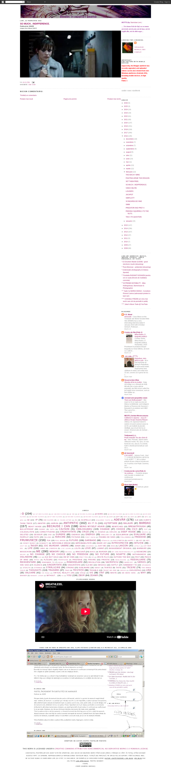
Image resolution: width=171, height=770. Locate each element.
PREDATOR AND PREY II (135, 208)
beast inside (35, 527)
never (23, 554)
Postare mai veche (114, 99)
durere (60, 534)
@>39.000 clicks (72, 516)
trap (67, 570)
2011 (126, 238)
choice (120, 529)
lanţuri (123, 546)
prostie (106, 560)
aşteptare (110, 523)
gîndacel (106, 540)
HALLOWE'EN (118, 540)
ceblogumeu (84, 529)
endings (76, 535)
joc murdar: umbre (56, 546)
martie (128, 169)
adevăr (119, 519)
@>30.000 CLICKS (115, 514)
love (88, 548)
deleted (24, 535)
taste (119, 568)
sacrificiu (112, 562)
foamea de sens (107, 537)
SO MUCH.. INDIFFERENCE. (35, 23)
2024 (126, 109)
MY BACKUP (129, 453)
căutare (64, 529)
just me (102, 546)
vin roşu (46, 573)
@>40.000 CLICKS (90, 516)
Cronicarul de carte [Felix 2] (134, 471)
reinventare (28, 562)
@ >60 (72, 514)
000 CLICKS (48, 520)
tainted (108, 568)
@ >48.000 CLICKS (58, 514)
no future (102, 554)
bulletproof (27, 529)
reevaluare (138, 560)
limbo (42, 548)
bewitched (117, 527)
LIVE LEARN (66, 548)
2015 (126, 225)
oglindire (26, 557)
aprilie (128, 165)
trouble (94, 570)
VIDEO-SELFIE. (131, 188)
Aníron (54, 523)
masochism (25, 552)
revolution (94, 562)
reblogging (120, 560)
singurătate (74, 565)
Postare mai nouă (26, 99)
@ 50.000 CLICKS (85, 514)
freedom (140, 537)
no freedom (80, 554)
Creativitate (68, 532)
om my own (68, 557)
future (73, 540)
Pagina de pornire (70, 99)
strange (38, 567)
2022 (126, 116)
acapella (86, 520)
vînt (101, 573)
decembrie (130, 139)
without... (52, 575)
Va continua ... (129, 473)
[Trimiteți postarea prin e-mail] (33, 82)
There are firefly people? (133, 400)
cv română (100, 532)
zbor (81, 575)
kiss (113, 546)
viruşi (83, 573)
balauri (128, 523)
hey (140, 540)
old (40, 557)
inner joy (102, 543)
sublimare (84, 568)
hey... (148, 540)
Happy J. (131, 540)
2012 (126, 235)
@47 (118, 516)
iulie (127, 155)
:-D (22, 513)
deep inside (128, 532)
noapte (120, 554)
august (128, 152)
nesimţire (142, 552)
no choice (58, 554)
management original (120, 548)
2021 (126, 120)
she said (32, 84)
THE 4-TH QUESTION (134, 217)
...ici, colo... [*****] (130, 356)
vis (91, 573)
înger (34, 546)
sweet (97, 567)
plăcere (48, 560)
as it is (92, 523)
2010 (126, 242)
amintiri (42, 523)
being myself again (92, 526)
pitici (36, 560)
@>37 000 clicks (54, 516)
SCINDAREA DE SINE (134, 201)
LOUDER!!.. (130, 191)
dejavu (145, 532)
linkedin (53, 548)
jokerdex (90, 546)
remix (60, 562)
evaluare (140, 534)
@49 (132, 516)
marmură (142, 548)
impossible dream (61, 543)
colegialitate (27, 532)
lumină (100, 548)
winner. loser (36, 575)
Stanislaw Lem (135, 22)
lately (137, 546)
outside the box (122, 557)
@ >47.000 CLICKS (40, 514)
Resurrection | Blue (131, 380)
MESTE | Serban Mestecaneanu (136, 416)
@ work (99, 514)
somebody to (130, 565)
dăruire (113, 532)
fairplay (24, 537)
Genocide (128, 317)
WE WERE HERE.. (129, 573)
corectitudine (47, 532)
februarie (129, 172)
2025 (126, 106)
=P (36, 520)
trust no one (109, 570)
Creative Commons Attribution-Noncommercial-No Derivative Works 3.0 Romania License (101, 749)
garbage (90, 540)
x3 (62, 575)
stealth (26, 567)
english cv (106, 534)
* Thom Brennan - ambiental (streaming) (136, 267)
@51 (146, 516)
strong (70, 568)
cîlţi (134, 529)
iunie (128, 159)
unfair (123, 570)
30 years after (64, 520)
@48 (125, 516)
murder (103, 552)
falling (47, 537)
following (126, 537)
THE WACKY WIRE (133, 175)
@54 (22, 520)
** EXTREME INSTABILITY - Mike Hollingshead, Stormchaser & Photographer (134, 285)
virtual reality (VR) (64, 573)
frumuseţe (29, 540)
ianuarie (129, 221)
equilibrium (122, 535)
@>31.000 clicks (132, 514)
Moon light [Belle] (130, 485)
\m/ (28, 520)
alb (136, 520)
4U (76, 520)
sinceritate (54, 565)
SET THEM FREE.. (132, 181)
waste (113, 573)
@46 (111, 516)
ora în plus (103, 557)
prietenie (77, 560)
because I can (58, 526)
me (38, 551)
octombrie (130, 145)
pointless (63, 560)
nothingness (139, 554)
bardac (145, 522)
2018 (126, 129)
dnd (50, 534)
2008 (126, 248)
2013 (126, 232)
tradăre (53, 570)
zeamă (94, 575)
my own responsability (122, 552)
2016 (126, 136)
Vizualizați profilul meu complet (140, 49)
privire (92, 560)
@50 (139, 516)
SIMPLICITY (130, 198)
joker (78, 546)
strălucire (53, 567)
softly (114, 565)
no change (37, 554)
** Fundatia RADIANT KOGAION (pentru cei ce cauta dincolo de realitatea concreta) (136, 277)
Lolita (77, 548)
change (105, 529)
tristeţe (78, 570)
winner (23, 575)
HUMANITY (43, 543)
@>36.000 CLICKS (36, 516)
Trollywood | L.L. (130, 435)
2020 (126, 123)
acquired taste (103, 520)
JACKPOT (129, 195)
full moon (60, 540)
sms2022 (102, 565)
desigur (38, 535)
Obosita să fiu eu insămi (133, 382)
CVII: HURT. (128, 455)
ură (148, 570)
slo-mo (89, 565)
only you (83, 557)
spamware (146, 565)
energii (90, 534)
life (30, 548)
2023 (126, 113)
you (69, 575)
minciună (80, 552)
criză (85, 532)
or (93, 557)
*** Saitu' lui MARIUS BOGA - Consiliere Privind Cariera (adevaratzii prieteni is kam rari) (136, 293)
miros (92, 552)
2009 (126, 245)
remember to (48, 562)
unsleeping (135, 570)
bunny (42, 529)
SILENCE (38, 565)
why (143, 573)
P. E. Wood (128, 315)
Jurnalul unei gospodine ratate (135, 398)
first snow (90, 537)
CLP (145, 529)
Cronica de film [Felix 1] (133, 332)
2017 (126, 133)
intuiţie (139, 543)
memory (55, 552)
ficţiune (75, 537)
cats (52, 529)
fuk (49, 540)
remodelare (75, 562)
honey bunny (29, 543)
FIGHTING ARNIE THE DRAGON (137, 178)
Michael (69, 552)
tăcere (131, 567)
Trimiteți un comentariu (28, 95)
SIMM (128, 204)
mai (127, 162)
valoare (30, 573)
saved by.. (129, 562)
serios (141, 562)
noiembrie (130, 142)
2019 (126, 126)
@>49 (103, 516)
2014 (126, 228)
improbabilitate (83, 543)
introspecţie (120, 543)
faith (36, 537)
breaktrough (137, 526)
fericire (60, 537)
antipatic (70, 522)
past (137, 557)
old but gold (52, 557)
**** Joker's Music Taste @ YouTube (135, 304)
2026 (126, 103)
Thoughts (35, 570)
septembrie (130, 149)
